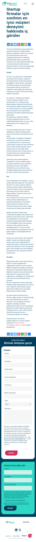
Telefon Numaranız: (10, 393)
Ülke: (6, 400)
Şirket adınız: (8, 369)
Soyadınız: (7, 361)
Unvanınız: (8, 385)
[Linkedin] (16, 530)
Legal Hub (8, 536)
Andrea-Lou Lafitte (19, 325)
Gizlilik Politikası (16, 536)
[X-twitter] (19, 530)
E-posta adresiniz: (10, 377)
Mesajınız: (7, 408)
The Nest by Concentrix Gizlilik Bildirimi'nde (17, 437)
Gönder (11, 453)
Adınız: (6, 353)
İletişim (24, 536)
